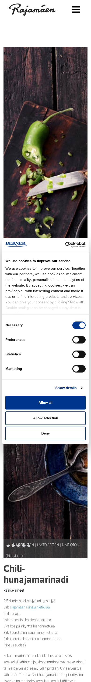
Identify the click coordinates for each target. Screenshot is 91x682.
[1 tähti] (8, 545)
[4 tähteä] (23, 545)
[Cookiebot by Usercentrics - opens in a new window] (65, 245)
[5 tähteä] (28, 545)
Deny (45, 433)
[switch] (79, 339)
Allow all (45, 403)
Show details (66, 388)
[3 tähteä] (18, 545)
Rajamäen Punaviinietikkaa (30, 607)
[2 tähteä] (13, 545)
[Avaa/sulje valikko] (76, 9)
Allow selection (45, 418)
